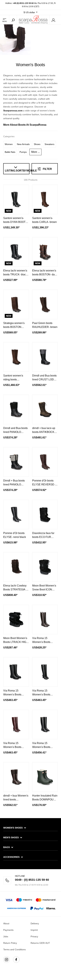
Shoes (37, 144)
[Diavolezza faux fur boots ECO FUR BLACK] (45, 514)
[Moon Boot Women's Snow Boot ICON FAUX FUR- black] (45, 567)
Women (9, 144)
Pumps (23, 152)
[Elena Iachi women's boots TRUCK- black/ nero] (16, 252)
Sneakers (49, 144)
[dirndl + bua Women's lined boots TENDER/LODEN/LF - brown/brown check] (16, 777)
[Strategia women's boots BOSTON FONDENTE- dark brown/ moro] (16, 304)
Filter (47, 169)
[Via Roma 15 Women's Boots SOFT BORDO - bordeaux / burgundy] (16, 724)
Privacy (34, 936)
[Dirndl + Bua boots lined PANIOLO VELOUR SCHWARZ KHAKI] (16, 462)
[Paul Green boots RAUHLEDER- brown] (45, 304)
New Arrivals (23, 144)
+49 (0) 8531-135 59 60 (23, 3)
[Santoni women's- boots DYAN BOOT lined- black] (16, 199)
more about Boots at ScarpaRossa (24, 124)
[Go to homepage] (33, 19)
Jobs (5, 936)
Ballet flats (10, 152)
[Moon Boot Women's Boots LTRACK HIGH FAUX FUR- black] (16, 619)
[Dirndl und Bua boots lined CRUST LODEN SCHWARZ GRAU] (45, 357)
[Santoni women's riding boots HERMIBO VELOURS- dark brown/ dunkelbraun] (16, 357)
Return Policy (10, 943)
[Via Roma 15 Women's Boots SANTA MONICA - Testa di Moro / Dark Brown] (45, 619)
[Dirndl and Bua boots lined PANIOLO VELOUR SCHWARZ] (16, 409)
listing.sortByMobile (16, 170)
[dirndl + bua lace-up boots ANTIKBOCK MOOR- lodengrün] (45, 409)
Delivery (35, 923)
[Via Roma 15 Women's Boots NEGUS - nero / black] (16, 672)
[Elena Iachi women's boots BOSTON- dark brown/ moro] (45, 252)
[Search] (13, 19)
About (6, 923)
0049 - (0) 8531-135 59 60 (32, 879)
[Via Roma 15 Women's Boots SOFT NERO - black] (45, 672)
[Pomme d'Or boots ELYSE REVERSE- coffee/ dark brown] (45, 462)
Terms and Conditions (14, 949)
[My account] (53, 19)
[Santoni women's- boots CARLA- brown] (45, 199)
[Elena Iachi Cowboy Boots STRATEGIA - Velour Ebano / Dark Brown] (16, 567)
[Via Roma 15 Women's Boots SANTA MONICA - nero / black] (45, 724)
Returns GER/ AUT (40, 943)
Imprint (34, 930)
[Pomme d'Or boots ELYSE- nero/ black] (16, 514)
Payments (8, 930)
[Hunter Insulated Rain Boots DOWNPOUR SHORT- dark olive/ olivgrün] (45, 777)
